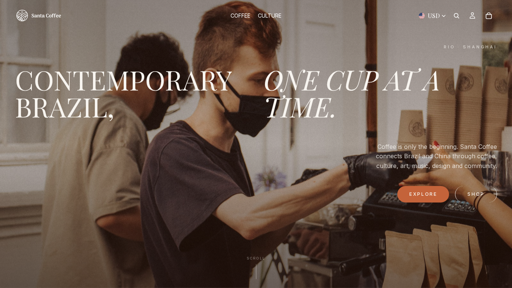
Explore (423, 194)
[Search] (456, 16)
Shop (476, 194)
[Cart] (489, 16)
